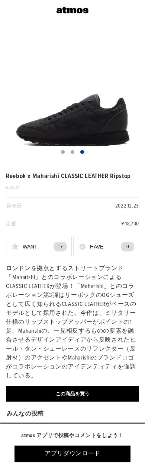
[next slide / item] (134, 94)
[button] (63, 152)
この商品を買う (73, 393)
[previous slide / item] (11, 94)
